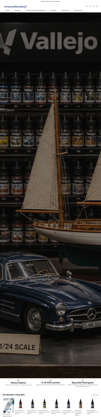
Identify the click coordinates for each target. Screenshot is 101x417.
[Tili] (93, 6)
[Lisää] (12, 411)
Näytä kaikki (95, 395)
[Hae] (90, 6)
